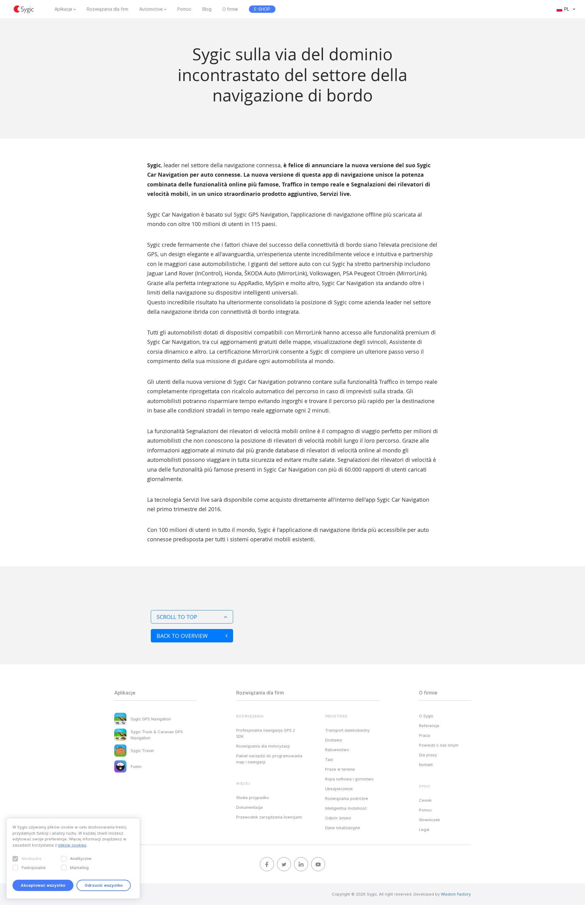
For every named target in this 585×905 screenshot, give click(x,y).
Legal (424, 829)
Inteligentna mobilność (346, 808)
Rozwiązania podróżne (346, 798)
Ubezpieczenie (339, 788)
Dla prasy (428, 754)
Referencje (429, 725)
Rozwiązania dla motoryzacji (263, 746)
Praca (424, 735)
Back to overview (182, 635)
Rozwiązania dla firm (107, 9)
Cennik (425, 800)
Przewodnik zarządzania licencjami (269, 817)
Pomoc (184, 9)
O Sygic (426, 715)
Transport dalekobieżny (347, 730)
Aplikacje (63, 9)
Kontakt (426, 764)
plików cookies (72, 845)
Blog (206, 9)
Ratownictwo (337, 749)
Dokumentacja (249, 807)
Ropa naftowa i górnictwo (349, 778)
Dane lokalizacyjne (342, 827)
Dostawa (333, 739)
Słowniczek (429, 819)
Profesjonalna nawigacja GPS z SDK (265, 733)
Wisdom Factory (456, 894)
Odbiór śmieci (338, 817)
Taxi (329, 759)
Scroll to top (177, 616)
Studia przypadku (252, 797)
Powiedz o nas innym (439, 745)
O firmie (230, 9)
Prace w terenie (340, 769)
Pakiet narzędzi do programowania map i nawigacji (269, 758)
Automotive (151, 9)
